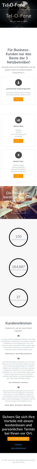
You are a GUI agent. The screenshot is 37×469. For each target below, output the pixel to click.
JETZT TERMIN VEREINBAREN (18, 439)
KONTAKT (18, 211)
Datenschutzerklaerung (18, 448)
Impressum (18, 444)
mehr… (18, 99)
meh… (18, 176)
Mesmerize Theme (19, 462)
